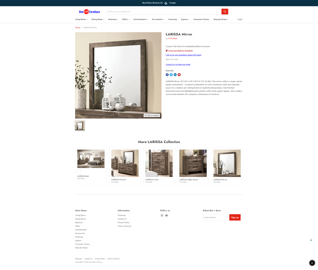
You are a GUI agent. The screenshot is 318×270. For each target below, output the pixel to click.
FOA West (172, 38)
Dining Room (97, 19)
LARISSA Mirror (220, 179)
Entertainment (140, 19)
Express (184, 19)
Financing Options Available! (180, 50)
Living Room (80, 19)
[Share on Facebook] (167, 74)
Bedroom (112, 19)
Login (240, 19)
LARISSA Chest (152, 179)
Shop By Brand (220, 19)
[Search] (224, 11)
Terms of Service (124, 226)
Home (77, 27)
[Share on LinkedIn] (175, 74)
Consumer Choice (201, 19)
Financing (172, 19)
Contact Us (122, 219)
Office (125, 19)
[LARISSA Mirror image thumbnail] (80, 126)
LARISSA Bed (83, 176)
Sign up (235, 217)
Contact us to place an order (178, 64)
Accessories (157, 19)
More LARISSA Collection (159, 141)
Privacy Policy (123, 222)
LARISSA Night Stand (188, 179)
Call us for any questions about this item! (183, 55)
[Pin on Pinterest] (179, 74)
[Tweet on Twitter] (171, 74)
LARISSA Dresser (118, 179)
